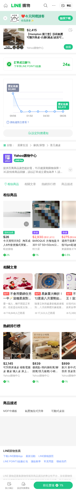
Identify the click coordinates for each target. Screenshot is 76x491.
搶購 (68, 47)
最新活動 (30, 456)
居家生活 (22, 145)
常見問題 (49, 461)
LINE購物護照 (46, 456)
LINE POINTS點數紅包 (15, 461)
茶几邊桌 (55, 145)
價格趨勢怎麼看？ (19, 122)
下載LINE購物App (13, 456)
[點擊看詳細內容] (16, 214)
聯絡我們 (61, 461)
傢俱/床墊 (39, 145)
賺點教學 (36, 461)
